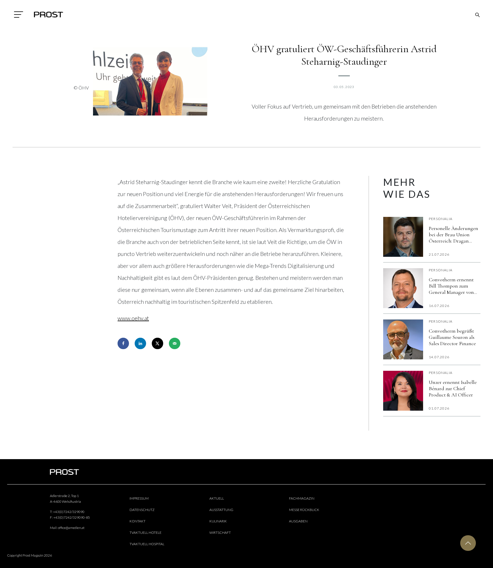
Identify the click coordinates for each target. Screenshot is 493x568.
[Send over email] (174, 343)
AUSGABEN (298, 521)
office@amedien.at (71, 528)
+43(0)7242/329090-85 (71, 517)
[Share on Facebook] (123, 343)
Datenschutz (142, 510)
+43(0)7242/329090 (68, 512)
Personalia (440, 219)
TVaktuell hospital (147, 544)
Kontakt (138, 521)
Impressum (139, 498)
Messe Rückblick (304, 510)
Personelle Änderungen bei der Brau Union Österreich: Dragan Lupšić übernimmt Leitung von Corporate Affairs (453, 234)
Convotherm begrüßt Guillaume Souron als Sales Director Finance (452, 337)
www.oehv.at (133, 318)
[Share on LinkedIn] (140, 343)
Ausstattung (221, 510)
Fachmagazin (301, 498)
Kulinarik (218, 521)
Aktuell (216, 498)
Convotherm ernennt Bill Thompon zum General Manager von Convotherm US (451, 285)
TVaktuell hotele (145, 532)
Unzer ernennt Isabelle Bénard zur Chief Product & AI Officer (453, 388)
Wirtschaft (220, 532)
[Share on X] (157, 343)
